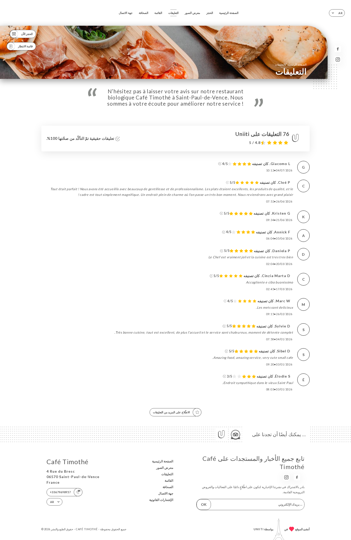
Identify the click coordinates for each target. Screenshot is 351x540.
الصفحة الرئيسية (228, 12)
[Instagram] (338, 59)
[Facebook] (338, 49)
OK (204, 504)
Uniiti (259, 529)
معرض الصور (192, 12)
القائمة (158, 12)
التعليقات (173, 12)
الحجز (209, 12)
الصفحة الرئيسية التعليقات (291, 64)
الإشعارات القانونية (161, 500)
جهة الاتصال (126, 12)
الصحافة (143, 12)
